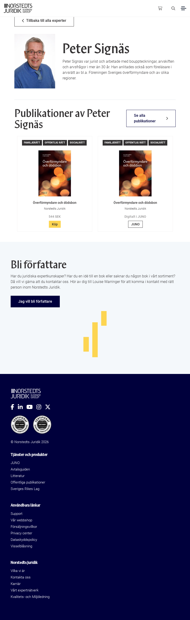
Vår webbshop (21, 520)
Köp (55, 224)
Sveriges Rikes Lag (25, 489)
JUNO (135, 224)
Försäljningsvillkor (24, 527)
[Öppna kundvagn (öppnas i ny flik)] (160, 8)
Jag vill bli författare (35, 301)
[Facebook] (14, 407)
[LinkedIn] (22, 407)
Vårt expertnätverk (24, 590)
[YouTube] (31, 407)
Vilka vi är (18, 571)
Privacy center (21, 533)
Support (16, 514)
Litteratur (18, 476)
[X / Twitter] (49, 407)
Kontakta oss (21, 577)
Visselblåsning (21, 546)
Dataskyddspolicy (24, 540)
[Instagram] (40, 407)
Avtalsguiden (20, 469)
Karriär (16, 584)
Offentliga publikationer (28, 482)
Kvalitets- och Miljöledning (30, 597)
